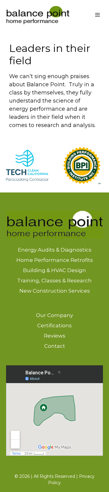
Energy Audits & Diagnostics (54, 250)
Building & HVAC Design (54, 270)
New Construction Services (54, 291)
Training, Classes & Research (54, 281)
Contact (54, 346)
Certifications (54, 325)
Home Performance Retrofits (54, 260)
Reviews (54, 336)
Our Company (54, 315)
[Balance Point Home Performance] (38, 15)
